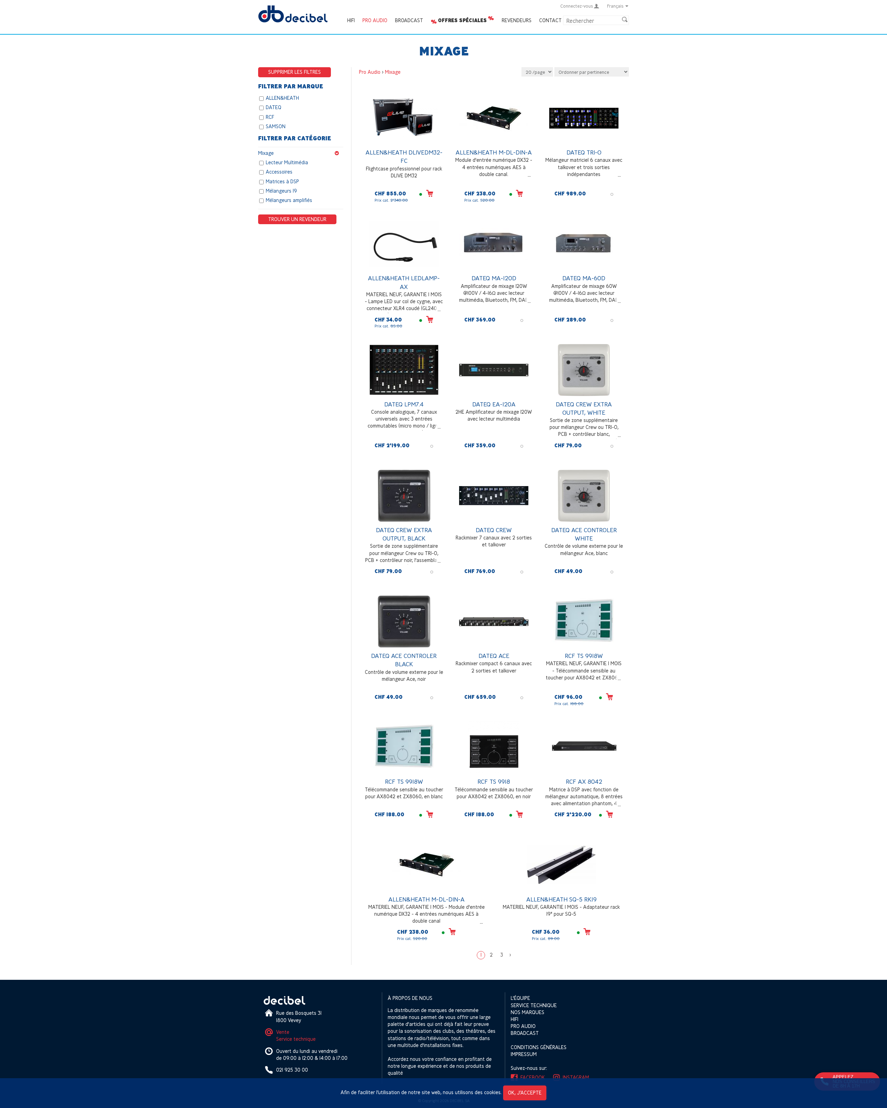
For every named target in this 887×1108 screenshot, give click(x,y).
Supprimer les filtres (294, 72)
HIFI (351, 20)
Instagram (576, 1077)
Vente (282, 1032)
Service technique (296, 1039)
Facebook (532, 1077)
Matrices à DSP (282, 181)
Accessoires (279, 172)
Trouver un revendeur (297, 219)
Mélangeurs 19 (281, 191)
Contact (550, 20)
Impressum (524, 1054)
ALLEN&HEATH (282, 98)
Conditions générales (539, 1047)
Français (615, 6)
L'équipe (520, 998)
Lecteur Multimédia (287, 162)
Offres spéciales (462, 20)
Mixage (266, 153)
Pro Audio (374, 20)
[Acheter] (429, 193)
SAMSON (276, 126)
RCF (270, 117)
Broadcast (409, 20)
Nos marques (527, 1012)
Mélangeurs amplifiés (289, 200)
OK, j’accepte (525, 1093)
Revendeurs (517, 20)
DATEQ (273, 108)
